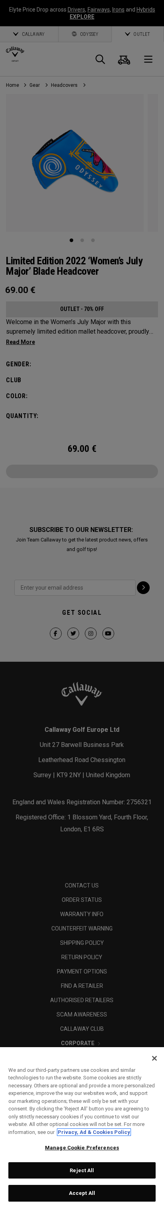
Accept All (82, 1193)
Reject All (82, 1170)
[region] (82, 1127)
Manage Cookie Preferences (82, 1148)
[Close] (154, 1058)
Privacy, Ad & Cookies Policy (94, 1132)
